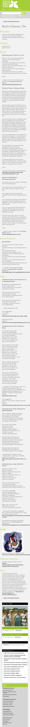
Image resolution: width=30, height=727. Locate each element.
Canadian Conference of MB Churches (9, 692)
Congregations (6, 696)
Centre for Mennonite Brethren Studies (15, 4)
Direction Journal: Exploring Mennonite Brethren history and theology (15, 656)
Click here (6, 644)
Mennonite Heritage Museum (12, 671)
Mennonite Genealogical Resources (14, 666)
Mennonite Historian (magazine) (13, 675)
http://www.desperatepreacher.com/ (12, 84)
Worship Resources (7, 722)
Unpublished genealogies (8, 714)
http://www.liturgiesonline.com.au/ (11, 234)
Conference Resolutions (8, 701)
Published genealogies (8, 713)
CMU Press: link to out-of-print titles (14, 653)
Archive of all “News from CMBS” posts (13, 634)
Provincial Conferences (8, 690)
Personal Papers (6, 719)
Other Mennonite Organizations (10, 694)
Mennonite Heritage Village (11, 673)
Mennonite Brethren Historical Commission (16, 662)
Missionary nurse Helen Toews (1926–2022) (14, 628)
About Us (5, 724)
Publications (5, 721)
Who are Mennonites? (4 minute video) (15, 677)
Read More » (19, 630)
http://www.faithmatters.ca (9, 594)
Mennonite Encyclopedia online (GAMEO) (15, 664)
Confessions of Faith (7, 704)
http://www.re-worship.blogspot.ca (13, 592)
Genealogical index (7, 711)
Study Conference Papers (8, 706)
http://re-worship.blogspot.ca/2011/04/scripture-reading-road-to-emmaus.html (13, 565)
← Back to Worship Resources (10, 21)
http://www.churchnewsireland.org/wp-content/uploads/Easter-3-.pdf (12, 173)
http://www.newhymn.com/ (9, 396)
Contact (11, 9)
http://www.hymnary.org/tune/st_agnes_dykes (14, 316)
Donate (18, 9)
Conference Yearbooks (8, 702)
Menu (4, 9)
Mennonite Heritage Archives (12, 669)
